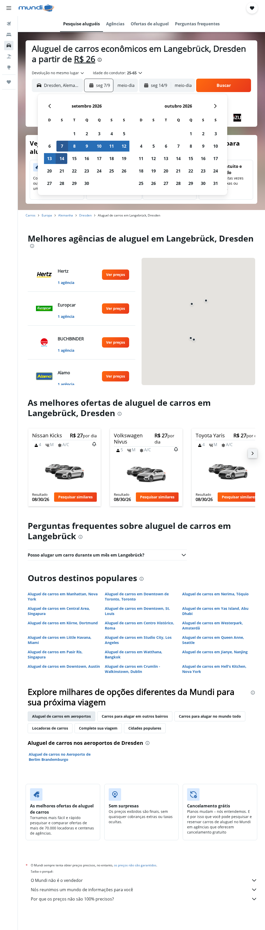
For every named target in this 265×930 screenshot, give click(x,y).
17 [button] (99, 158)
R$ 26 (84, 58)
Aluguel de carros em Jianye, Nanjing (215, 651)
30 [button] (86, 183)
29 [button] (74, 183)
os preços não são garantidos (135, 865)
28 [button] (62, 183)
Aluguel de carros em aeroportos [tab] (61, 716)
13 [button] (49, 158)
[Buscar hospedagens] (9, 34)
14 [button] (62, 158)
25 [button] (111, 171)
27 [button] (49, 183)
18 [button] (111, 158)
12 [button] (124, 146)
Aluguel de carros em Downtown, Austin (64, 666)
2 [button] (87, 134)
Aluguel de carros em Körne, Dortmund (63, 622)
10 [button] (99, 146)
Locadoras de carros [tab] (50, 728)
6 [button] (49, 146)
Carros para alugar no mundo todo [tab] (210, 716)
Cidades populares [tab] (144, 728)
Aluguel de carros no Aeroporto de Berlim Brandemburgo (60, 757)
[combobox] (58, 73)
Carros (30, 215)
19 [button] (124, 158)
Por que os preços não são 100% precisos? (72, 899)
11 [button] (111, 146)
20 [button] (49, 171)
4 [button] (112, 134)
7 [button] (62, 146)
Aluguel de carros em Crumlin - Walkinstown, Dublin (132, 669)
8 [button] (74, 146)
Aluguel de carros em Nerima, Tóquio (215, 593)
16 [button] (86, 158)
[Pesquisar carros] (9, 45)
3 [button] (99, 134)
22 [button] (74, 171)
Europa (47, 215)
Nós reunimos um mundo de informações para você (82, 890)
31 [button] (215, 183)
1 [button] (74, 134)
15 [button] (74, 158)
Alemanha (65, 215)
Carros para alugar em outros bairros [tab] (135, 716)
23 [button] (86, 171)
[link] (115, 274)
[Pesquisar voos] (9, 24)
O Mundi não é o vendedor (57, 880)
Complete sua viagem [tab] (98, 728)
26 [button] (124, 171)
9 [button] (87, 146)
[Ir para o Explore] (9, 67)
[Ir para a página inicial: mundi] (36, 8)
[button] (8, 8)
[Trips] (9, 82)
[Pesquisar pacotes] (9, 56)
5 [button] (124, 134)
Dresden (85, 215)
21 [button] (62, 171)
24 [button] (99, 171)
